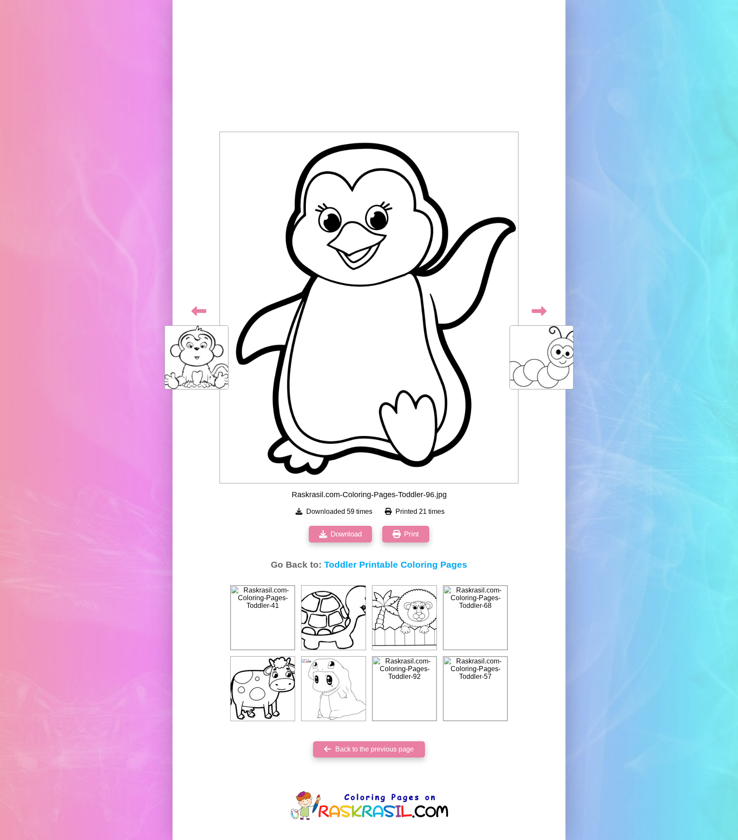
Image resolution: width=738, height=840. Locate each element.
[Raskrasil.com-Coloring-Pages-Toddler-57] (475, 688)
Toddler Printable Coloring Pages (395, 565)
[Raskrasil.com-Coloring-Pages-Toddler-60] (404, 617)
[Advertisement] (369, 68)
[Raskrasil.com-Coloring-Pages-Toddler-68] (475, 617)
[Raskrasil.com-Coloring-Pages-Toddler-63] (262, 688)
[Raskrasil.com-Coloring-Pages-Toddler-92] (404, 688)
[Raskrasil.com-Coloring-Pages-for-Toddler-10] (333, 688)
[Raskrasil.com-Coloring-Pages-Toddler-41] (262, 617)
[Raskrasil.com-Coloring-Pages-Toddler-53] (333, 617)
